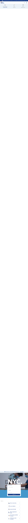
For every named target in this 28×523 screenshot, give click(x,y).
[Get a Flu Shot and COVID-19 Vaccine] (14, 515)
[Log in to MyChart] (14, 506)
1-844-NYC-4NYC (5, 7)
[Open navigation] (26, 2)
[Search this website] (24, 2)
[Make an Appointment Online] (14, 512)
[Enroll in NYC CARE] (14, 509)
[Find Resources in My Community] (14, 518)
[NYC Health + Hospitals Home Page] (2, 3)
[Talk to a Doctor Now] (14, 503)
